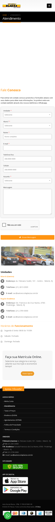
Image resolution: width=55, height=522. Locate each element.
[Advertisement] (27, 51)
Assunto (7, 176)
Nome (6, 132)
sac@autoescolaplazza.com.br (21, 455)
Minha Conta (8, 401)
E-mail (6, 144)
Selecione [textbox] (8, 115)
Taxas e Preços (9, 411)
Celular (6, 165)
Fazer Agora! (27, 373)
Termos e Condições (12, 429)
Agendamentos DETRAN (12, 420)
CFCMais (38, 507)
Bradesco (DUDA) (10, 415)
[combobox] (27, 114)
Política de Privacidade (12, 425)
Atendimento (9, 406)
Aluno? (6, 121)
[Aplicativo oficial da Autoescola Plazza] (15, 480)
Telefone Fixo (8, 155)
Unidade (7, 111)
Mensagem (7, 187)
